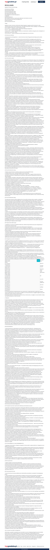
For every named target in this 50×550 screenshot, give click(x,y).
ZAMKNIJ (38, 260)
